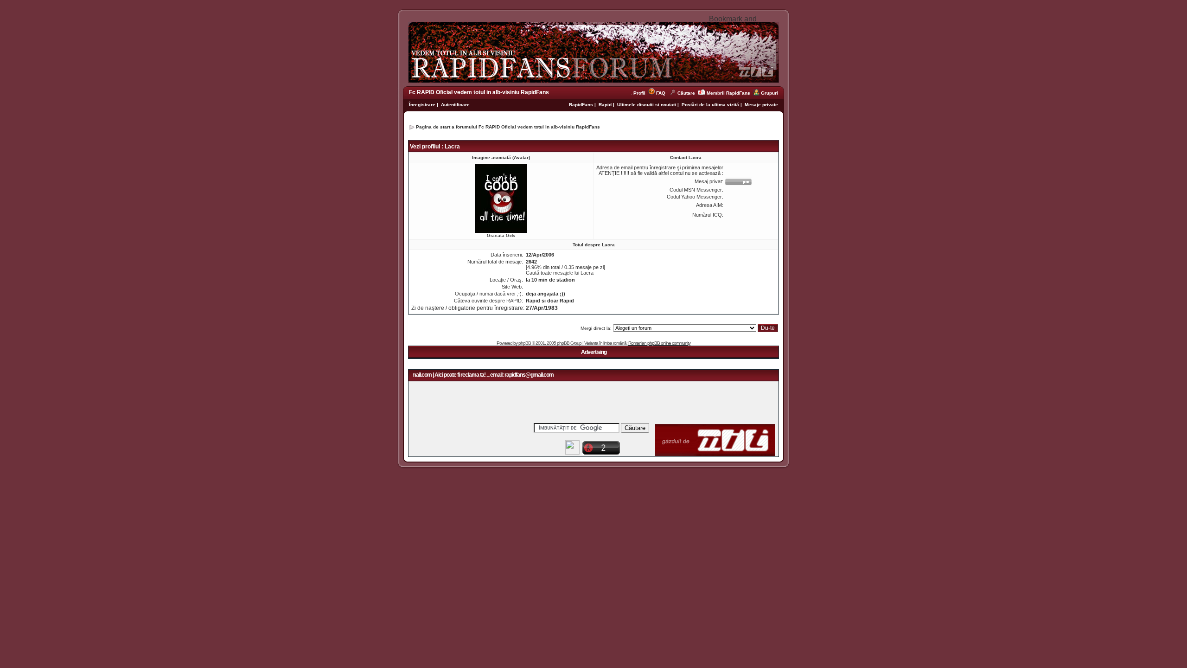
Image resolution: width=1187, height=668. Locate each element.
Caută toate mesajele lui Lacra (560, 273)
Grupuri (769, 93)
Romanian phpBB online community (659, 343)
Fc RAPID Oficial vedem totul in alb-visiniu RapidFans (479, 92)
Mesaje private (761, 104)
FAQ (661, 93)
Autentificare (455, 104)
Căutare (686, 93)
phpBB (524, 343)
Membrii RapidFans (728, 93)
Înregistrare (422, 104)
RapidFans (581, 104)
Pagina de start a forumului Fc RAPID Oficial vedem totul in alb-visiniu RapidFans (508, 126)
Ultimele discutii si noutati (646, 104)
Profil (640, 93)
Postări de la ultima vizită (710, 104)
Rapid (606, 104)
